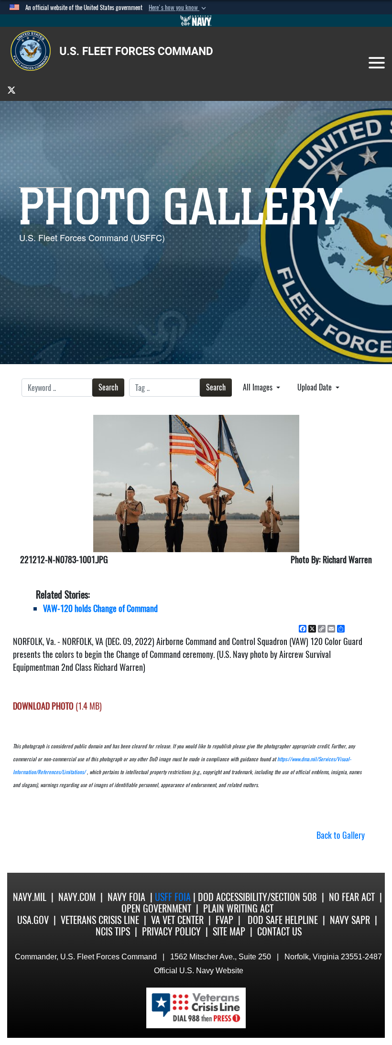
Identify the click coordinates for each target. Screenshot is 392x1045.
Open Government (156, 908)
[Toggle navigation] (376, 62)
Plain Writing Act (238, 908)
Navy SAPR (350, 919)
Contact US (279, 931)
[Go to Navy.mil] (196, 20)
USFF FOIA (174, 896)
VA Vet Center (177, 919)
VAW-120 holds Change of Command (100, 608)
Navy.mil (29, 896)
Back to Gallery (340, 835)
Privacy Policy (171, 931)
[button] (178, 7)
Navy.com (77, 896)
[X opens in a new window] (11, 90)
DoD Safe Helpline (283, 919)
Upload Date (315, 387)
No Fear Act (352, 896)
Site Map (229, 931)
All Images (258, 387)
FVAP (224, 919)
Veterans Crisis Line (100, 919)
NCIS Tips (113, 931)
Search (108, 387)
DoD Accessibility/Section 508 (257, 896)
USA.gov (33, 919)
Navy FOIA (126, 896)
